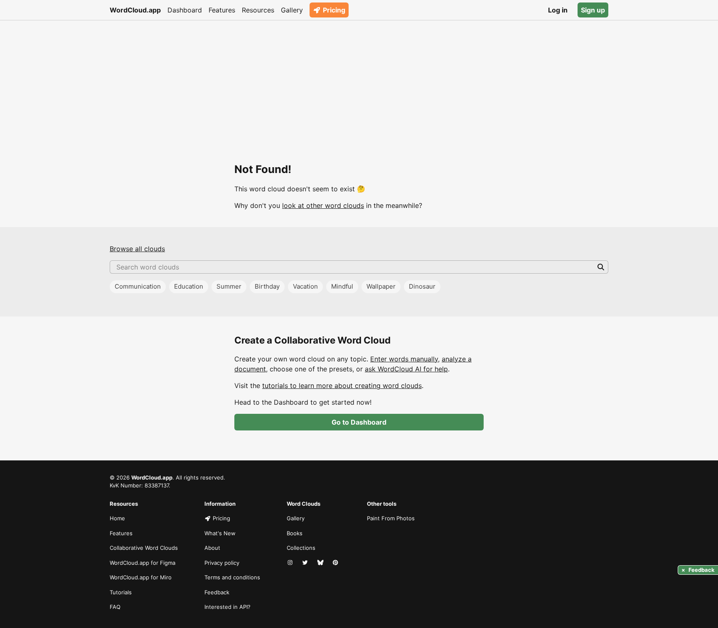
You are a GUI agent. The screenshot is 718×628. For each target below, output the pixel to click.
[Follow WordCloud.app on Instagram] (291, 563)
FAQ (115, 606)
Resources (258, 10)
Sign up (593, 10)
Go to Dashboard (359, 422)
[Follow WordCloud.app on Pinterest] (336, 563)
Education (188, 286)
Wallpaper (381, 286)
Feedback (216, 592)
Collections (301, 547)
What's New (220, 533)
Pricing (334, 10)
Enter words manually (404, 359)
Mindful (342, 286)
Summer (228, 286)
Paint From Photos (391, 518)
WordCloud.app (135, 10)
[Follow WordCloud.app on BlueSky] (321, 563)
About (212, 547)
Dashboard (184, 10)
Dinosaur (422, 286)
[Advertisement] (359, 82)
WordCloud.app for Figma (142, 562)
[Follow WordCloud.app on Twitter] (306, 563)
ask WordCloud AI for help (406, 369)
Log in (558, 10)
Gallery (292, 10)
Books (294, 533)
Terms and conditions (232, 577)
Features (222, 10)
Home (117, 518)
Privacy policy (221, 562)
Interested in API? (227, 606)
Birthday (267, 286)
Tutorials (121, 592)
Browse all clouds (137, 249)
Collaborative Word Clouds (144, 547)
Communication (138, 286)
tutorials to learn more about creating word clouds (342, 385)
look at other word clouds (323, 205)
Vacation (305, 286)
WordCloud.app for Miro (141, 577)
